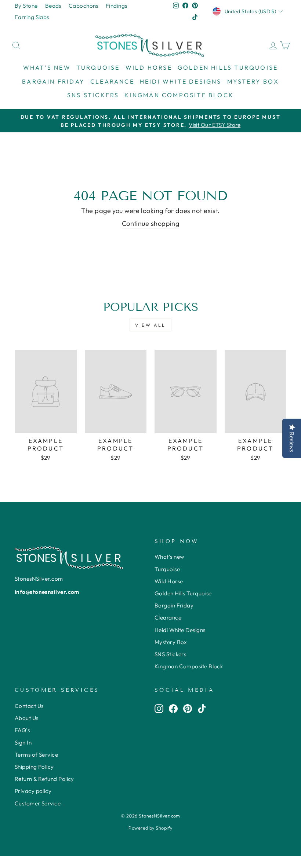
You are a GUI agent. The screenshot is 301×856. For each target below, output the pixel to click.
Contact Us (29, 705)
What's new (47, 67)
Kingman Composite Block (179, 95)
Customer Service (38, 803)
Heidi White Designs (181, 81)
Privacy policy (33, 790)
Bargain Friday (53, 81)
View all (150, 325)
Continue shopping (150, 223)
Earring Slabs (32, 17)
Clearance (112, 81)
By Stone (26, 5)
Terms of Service (36, 754)
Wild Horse (149, 67)
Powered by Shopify (150, 828)
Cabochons (83, 5)
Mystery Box (253, 81)
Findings (116, 5)
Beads (53, 5)
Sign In (23, 742)
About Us (27, 717)
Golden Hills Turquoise (228, 67)
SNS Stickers (93, 95)
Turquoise (98, 67)
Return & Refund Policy (44, 778)
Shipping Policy (34, 766)
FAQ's (22, 730)
